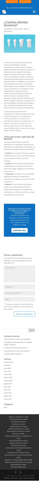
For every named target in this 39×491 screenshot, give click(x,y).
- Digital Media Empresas (26, 478)
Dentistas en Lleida (18, 424)
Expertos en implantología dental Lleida (18, 460)
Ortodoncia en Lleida (18, 422)
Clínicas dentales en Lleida (18, 419)
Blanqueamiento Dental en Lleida (18, 431)
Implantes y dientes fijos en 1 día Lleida (18, 462)
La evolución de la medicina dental (15, 348)
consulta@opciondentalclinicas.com (21, 8)
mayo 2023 (7, 371)
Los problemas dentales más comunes (17, 351)
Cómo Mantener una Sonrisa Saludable (17, 339)
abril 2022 (7, 390)
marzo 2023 (8, 374)
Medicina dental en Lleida (18, 443)
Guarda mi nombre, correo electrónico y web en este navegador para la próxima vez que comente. (18, 306)
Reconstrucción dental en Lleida (18, 453)
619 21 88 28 (26, 1)
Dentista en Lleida (18, 434)
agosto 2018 (8, 396)
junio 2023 (7, 368)
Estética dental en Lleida (18, 426)
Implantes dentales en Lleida (18, 417)
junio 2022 (7, 387)
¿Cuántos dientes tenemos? (13, 354)
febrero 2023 (8, 377)
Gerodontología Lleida (18, 467)
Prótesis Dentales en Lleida (18, 441)
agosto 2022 (8, 384)
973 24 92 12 (13, 1)
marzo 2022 (8, 393)
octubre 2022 (8, 381)
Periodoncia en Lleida (18, 445)
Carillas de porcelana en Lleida (18, 429)
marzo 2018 (8, 399)
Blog (25, 29)
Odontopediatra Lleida (18, 464)
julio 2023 (7, 365)
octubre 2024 (8, 362)
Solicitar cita (19, 230)
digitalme (10, 29)
